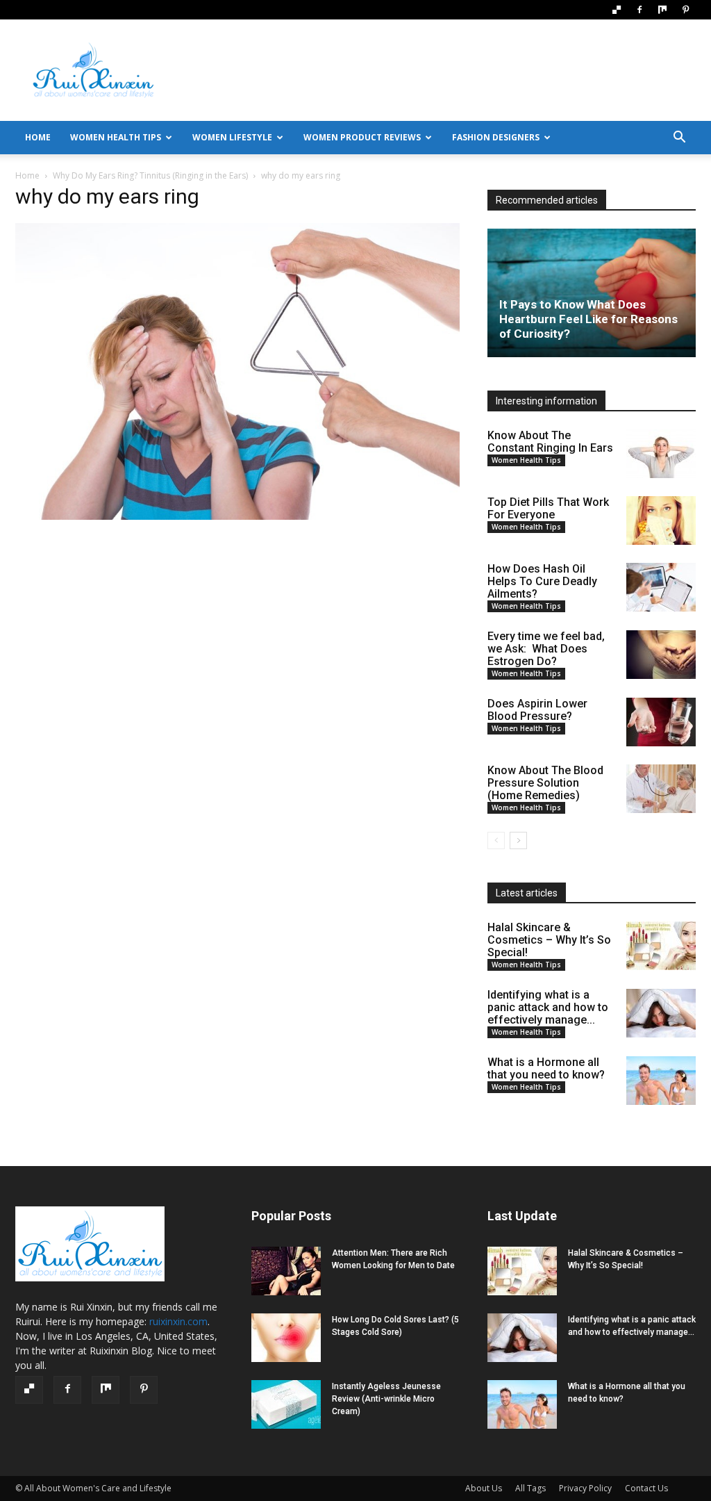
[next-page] (518, 840)
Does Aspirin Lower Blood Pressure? (537, 710)
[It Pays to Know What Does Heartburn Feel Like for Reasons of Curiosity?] (591, 293)
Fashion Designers (495, 137)
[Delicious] (616, 9)
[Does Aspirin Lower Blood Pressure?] (661, 722)
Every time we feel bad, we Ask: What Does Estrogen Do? (546, 649)
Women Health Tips (115, 137)
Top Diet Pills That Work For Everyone (548, 508)
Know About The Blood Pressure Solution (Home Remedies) (545, 783)
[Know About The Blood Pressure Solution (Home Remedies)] (661, 788)
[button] (679, 138)
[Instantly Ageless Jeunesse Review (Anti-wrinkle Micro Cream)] (286, 1404)
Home (27, 175)
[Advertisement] (443, 70)
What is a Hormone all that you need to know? (546, 1068)
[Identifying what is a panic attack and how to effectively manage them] (661, 1013)
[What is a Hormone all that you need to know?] (661, 1080)
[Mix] (662, 9)
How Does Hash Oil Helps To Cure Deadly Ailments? (542, 581)
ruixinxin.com (178, 1321)
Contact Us (646, 1488)
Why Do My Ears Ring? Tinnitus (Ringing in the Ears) (150, 175)
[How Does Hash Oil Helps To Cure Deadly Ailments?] (661, 587)
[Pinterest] (685, 9)
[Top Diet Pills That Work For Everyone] (661, 520)
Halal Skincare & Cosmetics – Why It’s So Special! (549, 940)
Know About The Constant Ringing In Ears (550, 441)
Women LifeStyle (232, 137)
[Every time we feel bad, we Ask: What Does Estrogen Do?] (661, 654)
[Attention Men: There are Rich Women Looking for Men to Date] (286, 1271)
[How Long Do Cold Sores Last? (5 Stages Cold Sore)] (286, 1337)
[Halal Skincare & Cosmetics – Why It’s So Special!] (661, 945)
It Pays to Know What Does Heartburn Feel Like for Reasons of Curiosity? (588, 319)
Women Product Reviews (362, 137)
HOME (38, 137)
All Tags (530, 1488)
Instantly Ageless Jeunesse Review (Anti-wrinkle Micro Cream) (386, 1398)
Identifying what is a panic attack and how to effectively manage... (547, 1007)
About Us (483, 1488)
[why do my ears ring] (237, 516)
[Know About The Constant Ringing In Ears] (661, 453)
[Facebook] (639, 9)
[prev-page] (496, 840)
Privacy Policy (585, 1488)
